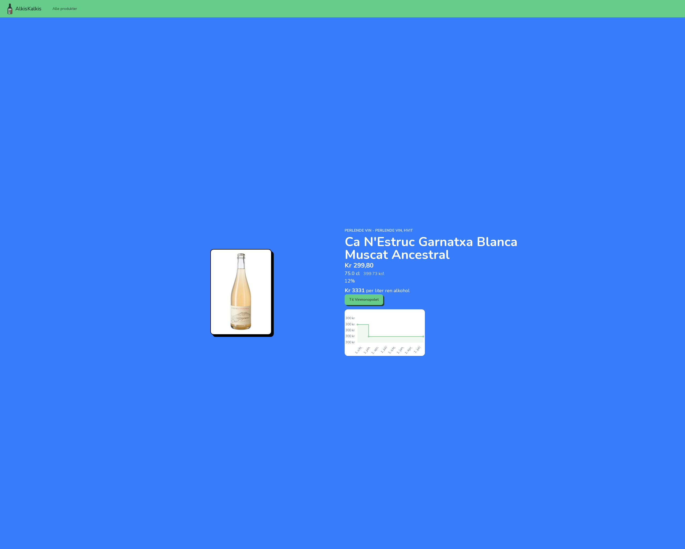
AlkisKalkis (28, 8)
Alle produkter (64, 8)
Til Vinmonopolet (364, 299)
